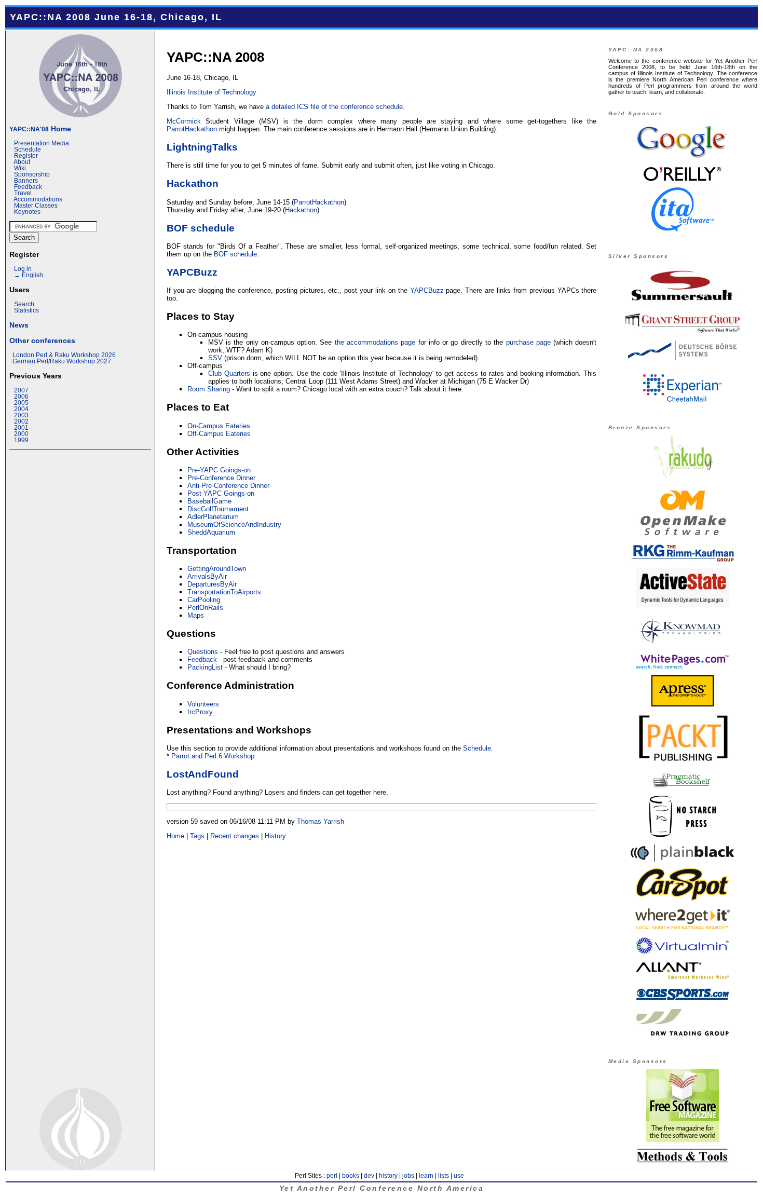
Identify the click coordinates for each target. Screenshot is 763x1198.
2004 (21, 409)
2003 (21, 415)
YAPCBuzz (192, 272)
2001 (21, 428)
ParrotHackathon (192, 129)
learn (426, 1175)
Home (40, 129)
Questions (202, 652)
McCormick (184, 121)
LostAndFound (203, 774)
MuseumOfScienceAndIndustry (234, 524)
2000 (21, 434)
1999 (21, 440)
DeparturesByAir (212, 584)
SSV (215, 358)
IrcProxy (200, 712)
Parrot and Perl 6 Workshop (212, 756)
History (275, 836)
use (459, 1175)
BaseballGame (209, 501)
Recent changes (234, 836)
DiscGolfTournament (218, 509)
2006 (21, 396)
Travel (23, 193)
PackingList (205, 667)
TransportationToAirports (224, 592)
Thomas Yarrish (320, 821)
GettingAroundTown (216, 569)
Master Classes (36, 205)
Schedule (27, 149)
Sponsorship (32, 174)
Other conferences (42, 340)
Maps (195, 615)
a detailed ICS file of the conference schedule (334, 107)
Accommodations (37, 199)
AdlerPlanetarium (213, 517)
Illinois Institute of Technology (211, 92)
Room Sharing (208, 389)
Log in (23, 269)
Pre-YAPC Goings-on (219, 470)
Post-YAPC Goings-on (220, 493)
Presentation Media (41, 143)
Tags (197, 836)
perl (331, 1175)
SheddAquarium (211, 532)
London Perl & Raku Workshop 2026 (64, 355)
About (21, 162)
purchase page (528, 342)
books (350, 1175)
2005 (21, 403)
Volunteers (203, 704)
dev (369, 1175)
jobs (408, 1175)
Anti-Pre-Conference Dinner (228, 485)
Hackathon (193, 183)
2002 (21, 421)
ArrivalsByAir (207, 576)
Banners (26, 181)
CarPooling (203, 600)
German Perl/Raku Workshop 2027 (61, 361)
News (19, 325)
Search (24, 304)
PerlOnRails (205, 607)
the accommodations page (375, 342)
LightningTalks (202, 147)
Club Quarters (229, 373)
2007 (21, 390)
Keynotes (27, 212)
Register (26, 156)
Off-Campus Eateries (219, 434)
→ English (28, 275)
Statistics (26, 310)
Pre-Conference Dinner (221, 478)
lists (443, 1175)
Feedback (28, 187)
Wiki (20, 168)
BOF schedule (201, 228)
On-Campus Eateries (218, 426)
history (388, 1175)
